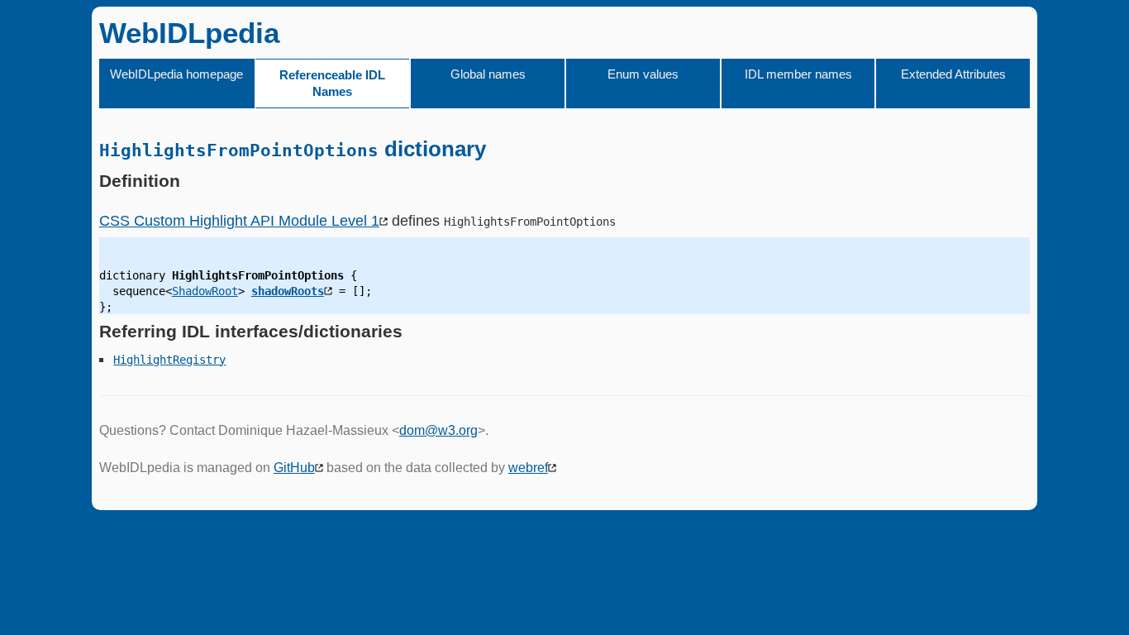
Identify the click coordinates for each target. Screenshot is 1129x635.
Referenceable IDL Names (332, 83)
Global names (488, 74)
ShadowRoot (205, 291)
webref (528, 468)
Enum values (643, 74)
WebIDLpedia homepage (176, 74)
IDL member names (798, 74)
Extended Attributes (953, 74)
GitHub (294, 468)
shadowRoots (287, 291)
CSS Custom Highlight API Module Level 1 (239, 220)
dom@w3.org (438, 430)
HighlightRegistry (169, 359)
